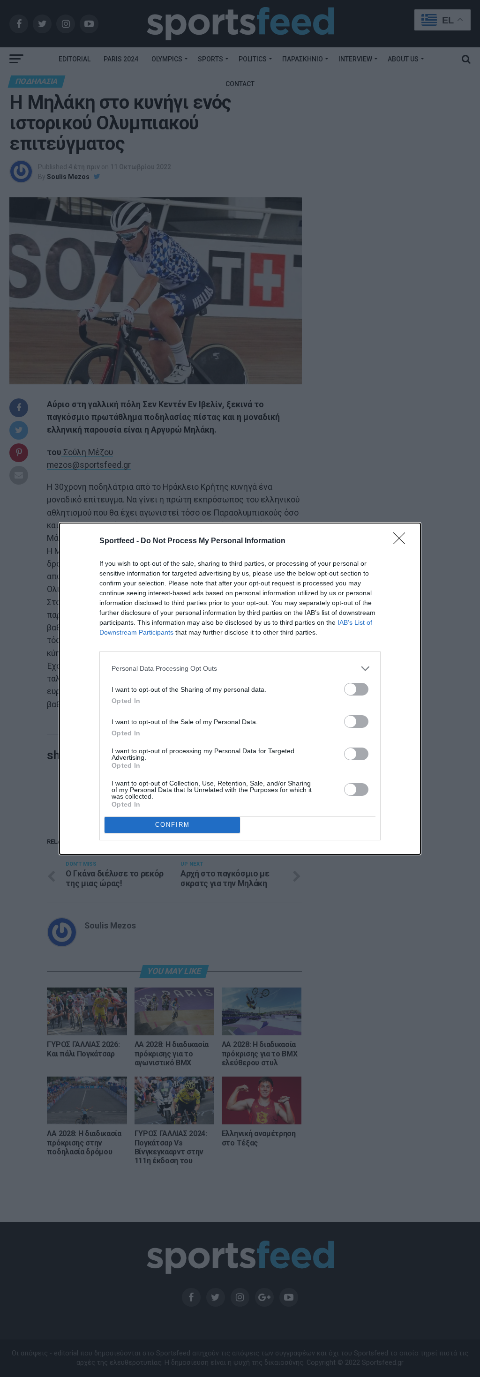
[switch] (356, 689)
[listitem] (240, 669)
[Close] (402, 541)
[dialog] (240, 688)
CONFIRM (172, 824)
